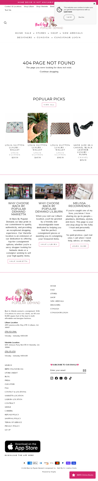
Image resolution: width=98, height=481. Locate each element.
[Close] (94, 4)
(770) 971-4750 (10, 351)
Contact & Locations (13, 6)
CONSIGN (44, 37)
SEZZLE (8, 407)
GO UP (7, 430)
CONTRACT (10, 403)
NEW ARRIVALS (73, 33)
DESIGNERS (25, 37)
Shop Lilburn (29, 6)
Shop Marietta (42, 6)
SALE (29, 33)
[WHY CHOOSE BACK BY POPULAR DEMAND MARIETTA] (19, 191)
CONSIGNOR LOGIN (67, 37)
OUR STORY (10, 384)
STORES (41, 33)
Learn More (79, 246)
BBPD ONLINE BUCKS (14, 369)
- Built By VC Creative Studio (66, 468)
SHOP (55, 33)
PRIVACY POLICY (12, 426)
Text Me (8, 10)
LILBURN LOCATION (13, 399)
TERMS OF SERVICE (13, 422)
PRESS (7, 380)
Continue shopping (49, 71)
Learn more (68, 12)
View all (49, 105)
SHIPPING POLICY (13, 419)
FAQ (6, 388)
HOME (19, 33)
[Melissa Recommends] (79, 191)
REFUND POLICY (12, 415)
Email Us (53, 6)
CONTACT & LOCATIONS (15, 392)
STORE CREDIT (11, 373)
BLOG (7, 377)
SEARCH (8, 365)
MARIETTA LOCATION (14, 396)
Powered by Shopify (49, 472)
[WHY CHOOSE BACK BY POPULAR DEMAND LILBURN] (49, 191)
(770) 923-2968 (11, 332)
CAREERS (9, 411)
